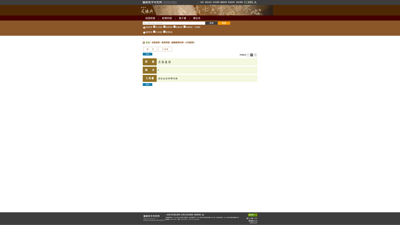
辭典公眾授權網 (187, 215)
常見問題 (216, 2)
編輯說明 (223, 2)
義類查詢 (149, 32)
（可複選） (178, 27)
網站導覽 (239, 2)
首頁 (202, 2)
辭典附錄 (167, 18)
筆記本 (197, 18)
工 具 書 (165, 49)
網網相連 (197, 215)
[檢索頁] (153, 15)
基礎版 (250, 2)
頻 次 (150, 49)
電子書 (182, 18)
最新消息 (208, 2)
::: (198, 2)
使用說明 (231, 2)
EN (245, 2)
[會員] (255, 2)
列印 (147, 54)
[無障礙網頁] (252, 215)
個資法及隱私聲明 (173, 215)
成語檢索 (150, 18)
